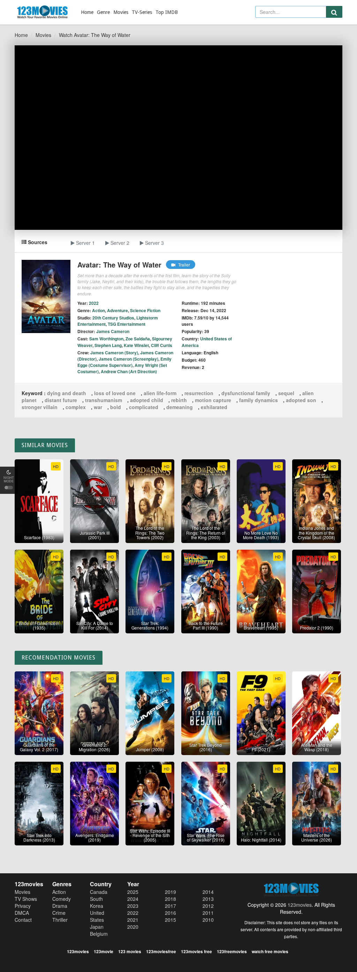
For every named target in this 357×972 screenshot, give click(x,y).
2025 (132, 891)
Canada (98, 891)
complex (76, 407)
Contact (23, 919)
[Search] (334, 12)
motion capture (213, 400)
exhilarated (214, 407)
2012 (208, 905)
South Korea (96, 902)
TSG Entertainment (126, 324)
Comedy (61, 898)
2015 (170, 919)
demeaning (179, 407)
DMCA (22, 912)
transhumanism (103, 400)
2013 (208, 898)
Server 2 (119, 242)
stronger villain (40, 407)
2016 (170, 912)
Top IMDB (166, 12)
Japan (97, 926)
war (98, 407)
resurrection (198, 393)
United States (97, 916)
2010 (208, 919)
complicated (143, 407)
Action (98, 310)
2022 (132, 912)
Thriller (60, 919)
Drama (59, 905)
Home (87, 12)
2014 (208, 891)
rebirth (179, 400)
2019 (170, 891)
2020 (132, 926)
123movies (300, 904)
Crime (59, 912)
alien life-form (160, 393)
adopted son (301, 400)
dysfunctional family (245, 393)
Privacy (23, 905)
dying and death (66, 393)
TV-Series (142, 12)
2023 (132, 905)
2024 (132, 898)
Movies (120, 12)
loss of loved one (115, 393)
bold (115, 407)
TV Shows (26, 898)
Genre (103, 12)
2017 (170, 905)
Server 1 (85, 242)
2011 (208, 912)
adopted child (146, 400)
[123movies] (42, 12)
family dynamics (258, 400)
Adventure (117, 310)
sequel (286, 393)
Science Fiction (145, 310)
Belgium (99, 933)
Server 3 (154, 242)
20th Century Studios (113, 318)
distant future (61, 400)
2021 (132, 919)
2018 (170, 898)
